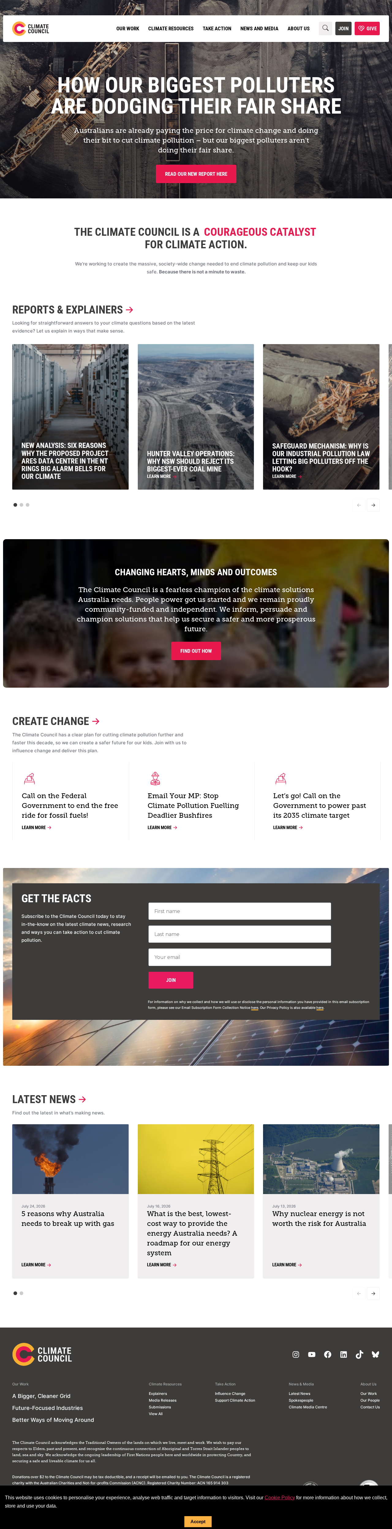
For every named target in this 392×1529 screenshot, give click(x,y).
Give (372, 28)
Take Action (217, 28)
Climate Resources (171, 28)
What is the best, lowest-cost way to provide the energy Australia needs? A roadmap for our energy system (192, 1234)
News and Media (259, 28)
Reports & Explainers (67, 310)
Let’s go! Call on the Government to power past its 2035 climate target (319, 806)
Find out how (196, 651)
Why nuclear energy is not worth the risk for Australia (319, 1219)
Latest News (44, 1099)
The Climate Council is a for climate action (195, 238)
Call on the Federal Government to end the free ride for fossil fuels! (70, 806)
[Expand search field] (325, 28)
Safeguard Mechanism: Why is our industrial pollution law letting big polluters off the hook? (321, 457)
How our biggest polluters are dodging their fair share (196, 96)
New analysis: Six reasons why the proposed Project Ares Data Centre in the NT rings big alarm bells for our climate (64, 460)
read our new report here (196, 174)
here (254, 1007)
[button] (15, 505)
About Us (299, 28)
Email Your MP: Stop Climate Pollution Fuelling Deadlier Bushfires (193, 806)
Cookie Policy (280, 1497)
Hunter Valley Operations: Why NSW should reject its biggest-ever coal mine (191, 461)
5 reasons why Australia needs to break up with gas (67, 1219)
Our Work (127, 28)
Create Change (50, 721)
